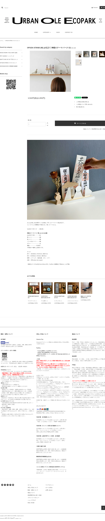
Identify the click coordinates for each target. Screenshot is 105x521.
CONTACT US (68, 32)
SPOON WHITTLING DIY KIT (33, 297)
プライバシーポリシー (33, 497)
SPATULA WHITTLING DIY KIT (59, 297)
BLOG (58, 32)
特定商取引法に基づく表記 (35, 495)
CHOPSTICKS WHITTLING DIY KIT (45, 297)
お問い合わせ (49, 490)
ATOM (32, 502)
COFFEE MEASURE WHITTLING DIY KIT (72, 297)
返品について (86, 129)
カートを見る (49, 487)
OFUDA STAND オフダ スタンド (12, 40)
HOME (36, 32)
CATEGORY (46, 32)
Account (95, 7)
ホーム (1, 40)
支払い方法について (33, 487)
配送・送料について (33, 490)
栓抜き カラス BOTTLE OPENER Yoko (86, 297)
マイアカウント (50, 485)
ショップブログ (32, 500)
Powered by (2, 518)
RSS (29, 502)
